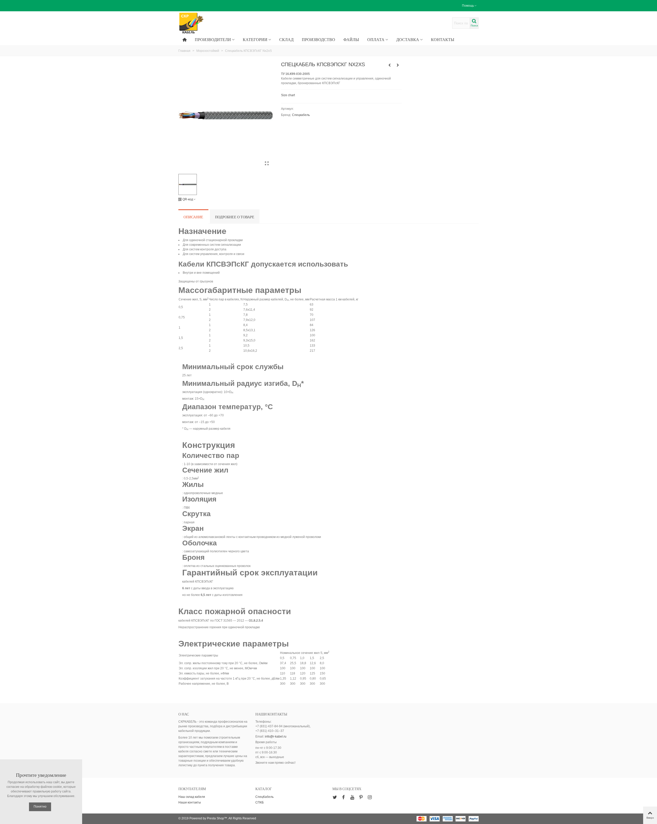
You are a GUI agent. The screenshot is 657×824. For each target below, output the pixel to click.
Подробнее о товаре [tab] (234, 217)
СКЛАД (286, 39)
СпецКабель (264, 797)
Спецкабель (301, 115)
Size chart (288, 95)
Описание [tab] (193, 217)
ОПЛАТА (375, 39)
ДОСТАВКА (407, 39)
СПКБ (259, 802)
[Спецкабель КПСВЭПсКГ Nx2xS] (267, 163)
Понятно (40, 806)
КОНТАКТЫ (442, 39)
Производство (318, 39)
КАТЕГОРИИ (255, 39)
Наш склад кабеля (191, 797)
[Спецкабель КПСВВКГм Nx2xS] (398, 65)
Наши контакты (189, 802)
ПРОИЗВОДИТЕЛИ (213, 39)
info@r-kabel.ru (275, 736)
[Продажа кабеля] (206, 23)
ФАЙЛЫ (351, 39)
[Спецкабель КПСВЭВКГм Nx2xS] (389, 65)
